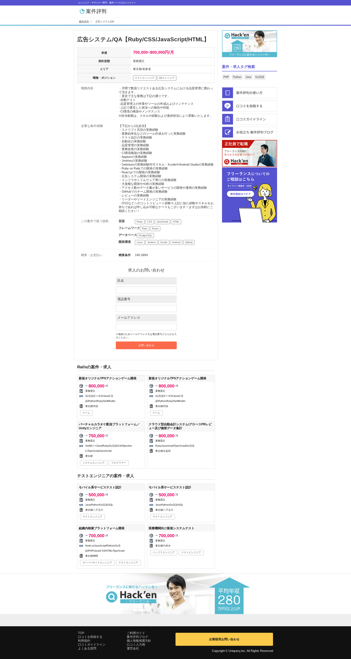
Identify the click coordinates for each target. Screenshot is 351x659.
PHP (226, 77)
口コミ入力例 (136, 644)
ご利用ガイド (136, 633)
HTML (176, 221)
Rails (144, 228)
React (155, 228)
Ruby (140, 221)
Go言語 (259, 77)
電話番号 (123, 299)
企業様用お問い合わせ (224, 639)
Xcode (163, 242)
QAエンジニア (166, 77)
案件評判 (84, 21)
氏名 (120, 280)
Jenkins (151, 242)
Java (248, 77)
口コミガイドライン (91, 644)
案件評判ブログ (137, 636)
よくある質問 (87, 648)
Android (176, 242)
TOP (81, 633)
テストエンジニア (144, 77)
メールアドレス (128, 317)
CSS (149, 221)
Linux (140, 242)
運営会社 (133, 648)
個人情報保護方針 (139, 640)
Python (237, 77)
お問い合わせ (146, 345)
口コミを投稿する (90, 636)
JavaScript (162, 221)
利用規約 (84, 640)
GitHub (189, 242)
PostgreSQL (145, 235)
